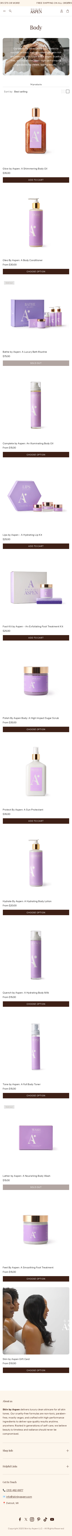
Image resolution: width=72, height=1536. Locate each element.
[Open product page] (36, 130)
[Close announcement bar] (68, 2)
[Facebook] (20, 1519)
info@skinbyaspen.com (19, 1496)
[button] (4, 11)
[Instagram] (32, 1519)
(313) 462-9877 (14, 1490)
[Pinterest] (39, 1519)
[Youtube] (52, 1519)
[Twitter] (26, 1519)
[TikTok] (45, 1519)
